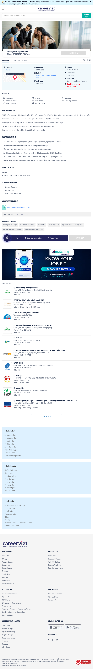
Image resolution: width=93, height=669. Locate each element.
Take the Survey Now (29, 4)
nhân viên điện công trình (34, 229)
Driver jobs (8, 520)
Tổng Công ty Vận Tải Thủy (22, 315)
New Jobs (5, 556)
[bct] (83, 662)
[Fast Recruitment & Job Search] (46, 9)
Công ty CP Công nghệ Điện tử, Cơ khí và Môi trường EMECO (34, 365)
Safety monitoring (8, 638)
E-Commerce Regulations (11, 603)
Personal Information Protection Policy (16, 609)
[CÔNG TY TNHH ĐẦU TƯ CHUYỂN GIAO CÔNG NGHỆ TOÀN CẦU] (7, 379)
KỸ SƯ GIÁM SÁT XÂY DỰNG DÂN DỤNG (28, 300)
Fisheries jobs (10, 453)
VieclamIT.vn (53, 597)
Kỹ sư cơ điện (18, 388)
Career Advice (7, 568)
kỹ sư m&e (41, 225)
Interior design (7, 629)
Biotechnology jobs (11, 450)
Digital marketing (8, 632)
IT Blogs (5, 571)
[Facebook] (48, 639)
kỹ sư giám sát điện (10, 225)
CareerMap (6, 565)
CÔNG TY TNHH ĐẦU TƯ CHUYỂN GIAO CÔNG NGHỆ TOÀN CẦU (34, 378)
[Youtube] (57, 639)
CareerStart (6, 580)
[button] (90, 2)
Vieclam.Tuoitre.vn (55, 594)
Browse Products (54, 565)
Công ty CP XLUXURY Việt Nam (18, 54)
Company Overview (21, 60)
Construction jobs (11, 438)
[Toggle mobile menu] (3, 9)
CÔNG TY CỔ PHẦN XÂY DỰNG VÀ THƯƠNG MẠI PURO (31, 302)
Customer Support (8, 615)
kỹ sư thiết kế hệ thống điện (72, 225)
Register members (8, 583)
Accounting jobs (10, 435)
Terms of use (6, 606)
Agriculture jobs (10, 447)
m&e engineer (54, 225)
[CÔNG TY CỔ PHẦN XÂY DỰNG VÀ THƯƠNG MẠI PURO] (7, 304)
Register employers (55, 568)
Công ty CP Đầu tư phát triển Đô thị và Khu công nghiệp (32, 290)
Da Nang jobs (9, 485)
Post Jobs (52, 556)
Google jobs (9, 511)
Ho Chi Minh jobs (11, 470)
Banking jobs (9, 444)
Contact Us (52, 600)
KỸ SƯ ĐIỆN (18, 363)
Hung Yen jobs (10, 491)
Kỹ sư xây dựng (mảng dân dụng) (26, 287)
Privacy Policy (7, 597)
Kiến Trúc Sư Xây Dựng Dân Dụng (26, 312)
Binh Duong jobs (10, 476)
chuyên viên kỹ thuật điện (12, 229)
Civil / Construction (43, 75)
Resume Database (54, 559)
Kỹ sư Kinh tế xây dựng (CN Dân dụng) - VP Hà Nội (32, 325)
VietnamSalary (7, 562)
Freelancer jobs (10, 514)
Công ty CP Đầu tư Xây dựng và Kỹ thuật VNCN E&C (31, 353)
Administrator (7, 647)
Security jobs (9, 441)
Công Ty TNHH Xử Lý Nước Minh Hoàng (26, 340)
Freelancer (6, 626)
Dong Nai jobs (10, 479)
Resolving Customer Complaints (13, 612)
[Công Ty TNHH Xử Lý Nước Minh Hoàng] (7, 341)
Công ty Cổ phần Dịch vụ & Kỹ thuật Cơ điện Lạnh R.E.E (32, 403)
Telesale (5, 641)
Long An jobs (9, 482)
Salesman (5, 644)
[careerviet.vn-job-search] (56, 627)
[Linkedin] (52, 639)
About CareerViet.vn (9, 594)
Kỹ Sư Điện (17, 338)
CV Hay (4, 559)
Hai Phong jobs (10, 488)
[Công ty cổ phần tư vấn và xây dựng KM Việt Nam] (7, 392)
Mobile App (6, 574)
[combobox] (42, 15)
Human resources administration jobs (18, 523)
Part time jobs (10, 508)
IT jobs (7, 517)
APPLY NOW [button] (74, 53)
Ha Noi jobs (9, 473)
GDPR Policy (6, 600)
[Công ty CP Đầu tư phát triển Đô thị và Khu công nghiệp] (7, 291)
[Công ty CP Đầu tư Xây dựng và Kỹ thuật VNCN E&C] (7, 354)
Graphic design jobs (12, 526)
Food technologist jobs (13, 456)
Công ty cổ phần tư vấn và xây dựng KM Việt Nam (30, 390)
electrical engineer (27, 225)
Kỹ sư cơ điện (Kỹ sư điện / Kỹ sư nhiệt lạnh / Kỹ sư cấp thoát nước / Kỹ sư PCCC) (45, 400)
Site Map (5, 577)
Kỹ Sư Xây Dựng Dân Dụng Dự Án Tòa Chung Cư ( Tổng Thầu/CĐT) (39, 350)
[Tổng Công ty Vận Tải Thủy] (7, 316)
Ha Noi (8, 70)
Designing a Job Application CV (18, 207)
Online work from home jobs (15, 505)
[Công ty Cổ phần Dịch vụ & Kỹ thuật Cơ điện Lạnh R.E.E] (7, 404)
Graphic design (7, 635)
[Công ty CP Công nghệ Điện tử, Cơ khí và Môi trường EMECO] (7, 366)
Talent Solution (54, 562)
